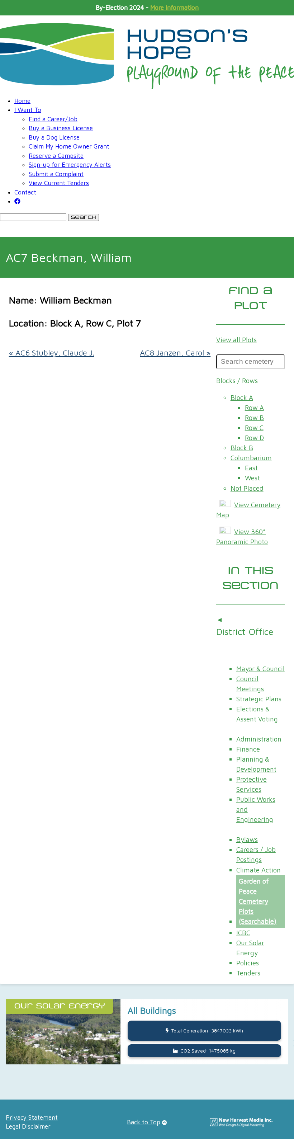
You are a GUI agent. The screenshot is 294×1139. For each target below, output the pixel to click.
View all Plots (236, 340)
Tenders (248, 973)
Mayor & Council (260, 669)
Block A (242, 397)
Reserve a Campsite (56, 155)
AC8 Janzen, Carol (175, 352)
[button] (147, 1031)
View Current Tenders (59, 183)
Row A (254, 407)
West (252, 478)
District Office (244, 631)
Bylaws (247, 839)
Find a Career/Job (53, 119)
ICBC (243, 933)
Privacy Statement (32, 1117)
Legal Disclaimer (28, 1126)
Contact (25, 192)
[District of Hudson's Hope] (147, 56)
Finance (248, 749)
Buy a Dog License (54, 137)
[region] (147, 1043)
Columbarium (251, 458)
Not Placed (247, 488)
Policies (247, 963)
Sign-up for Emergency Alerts (70, 164)
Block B (242, 448)
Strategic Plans (258, 699)
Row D (254, 438)
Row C (254, 428)
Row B (254, 418)
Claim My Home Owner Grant (69, 146)
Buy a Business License (61, 128)
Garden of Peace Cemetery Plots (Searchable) (257, 901)
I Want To (27, 109)
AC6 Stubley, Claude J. (51, 352)
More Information (174, 7)
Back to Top (143, 1122)
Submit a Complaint (56, 174)
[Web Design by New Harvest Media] (241, 1124)
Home (22, 100)
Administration (258, 739)
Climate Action (258, 870)
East (251, 468)
